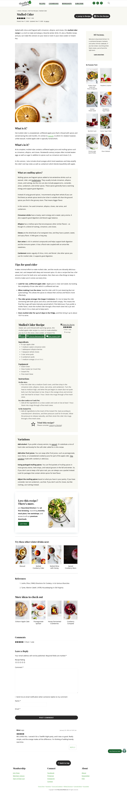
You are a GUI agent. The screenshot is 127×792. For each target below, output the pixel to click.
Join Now (16, 773)
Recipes (42, 3)
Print (23, 336)
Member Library (19, 776)
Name (18, 701)
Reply (72, 747)
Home (19, 11)
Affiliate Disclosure (68, 786)
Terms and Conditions (57, 786)
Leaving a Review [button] (55, 425)
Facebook (50, 773)
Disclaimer (48, 786)
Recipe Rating (20, 660)
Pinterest (50, 776)
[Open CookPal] (124, 751)
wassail (50, 136)
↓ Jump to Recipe (83, 16)
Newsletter (86, 776)
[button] (18, 18)
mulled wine (36, 180)
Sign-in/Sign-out (19, 779)
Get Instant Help (54, 336)
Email (17, 709)
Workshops (67, 3)
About (84, 773)
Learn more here (99, 54)
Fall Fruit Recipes (33, 11)
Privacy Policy (41, 786)
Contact (50, 781)
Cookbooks (54, 3)
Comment (19, 667)
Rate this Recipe (68, 324)
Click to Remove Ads (36, 336)
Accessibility (86, 786)
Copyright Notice (78, 786)
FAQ (83, 779)
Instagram (51, 779)
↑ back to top (63, 763)
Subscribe (79, 3)
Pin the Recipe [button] (103, 16)
